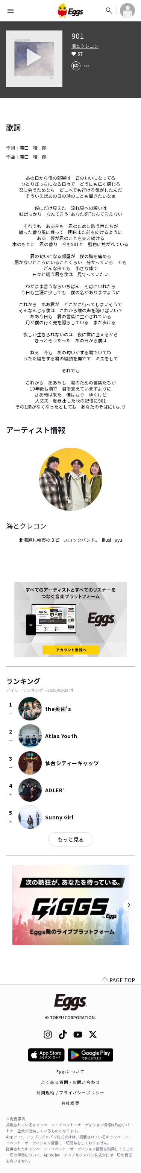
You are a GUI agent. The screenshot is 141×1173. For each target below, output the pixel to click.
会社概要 (70, 1103)
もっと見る (71, 839)
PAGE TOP (122, 980)
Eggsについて (70, 1071)
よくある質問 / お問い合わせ (70, 1082)
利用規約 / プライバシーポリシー (70, 1092)
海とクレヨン (85, 46)
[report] (86, 65)
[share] (75, 65)
